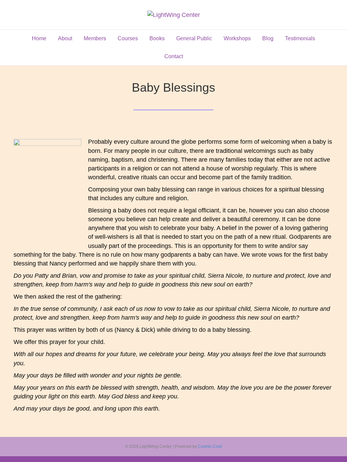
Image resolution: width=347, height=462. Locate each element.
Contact (173, 56)
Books (157, 38)
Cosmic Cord (210, 446)
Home (39, 38)
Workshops (237, 38)
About (65, 38)
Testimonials (300, 38)
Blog (267, 38)
